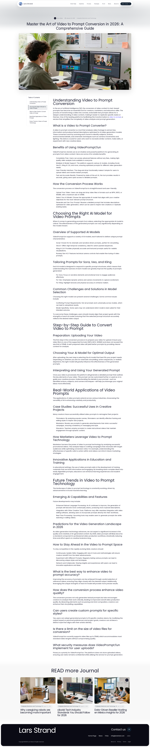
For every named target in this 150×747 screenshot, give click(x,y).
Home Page (92, 736)
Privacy (119, 741)
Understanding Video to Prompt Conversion (38, 102)
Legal (129, 741)
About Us (113, 741)
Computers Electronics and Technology (86, 18)
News (100, 736)
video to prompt (115, 117)
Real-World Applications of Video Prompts (38, 117)
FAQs (107, 736)
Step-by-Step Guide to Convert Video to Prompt (38, 112)
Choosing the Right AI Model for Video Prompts (38, 107)
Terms (124, 741)
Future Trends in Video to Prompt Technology (38, 122)
